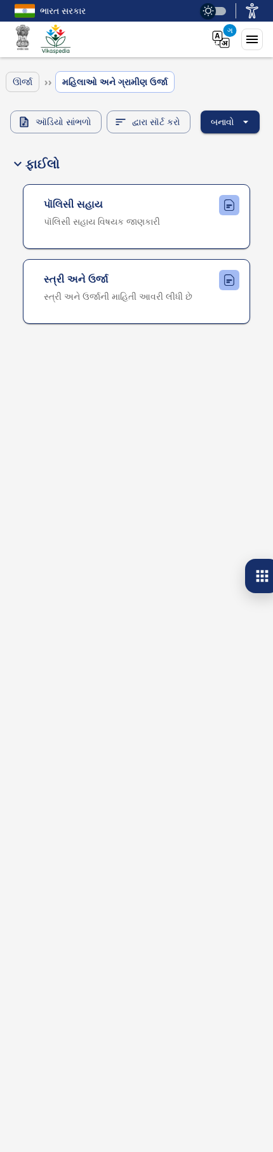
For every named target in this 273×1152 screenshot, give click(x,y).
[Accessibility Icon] (252, 11)
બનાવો (222, 122)
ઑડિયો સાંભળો (63, 122)
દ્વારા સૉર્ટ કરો (156, 122)
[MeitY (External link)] (23, 39)
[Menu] (252, 39)
